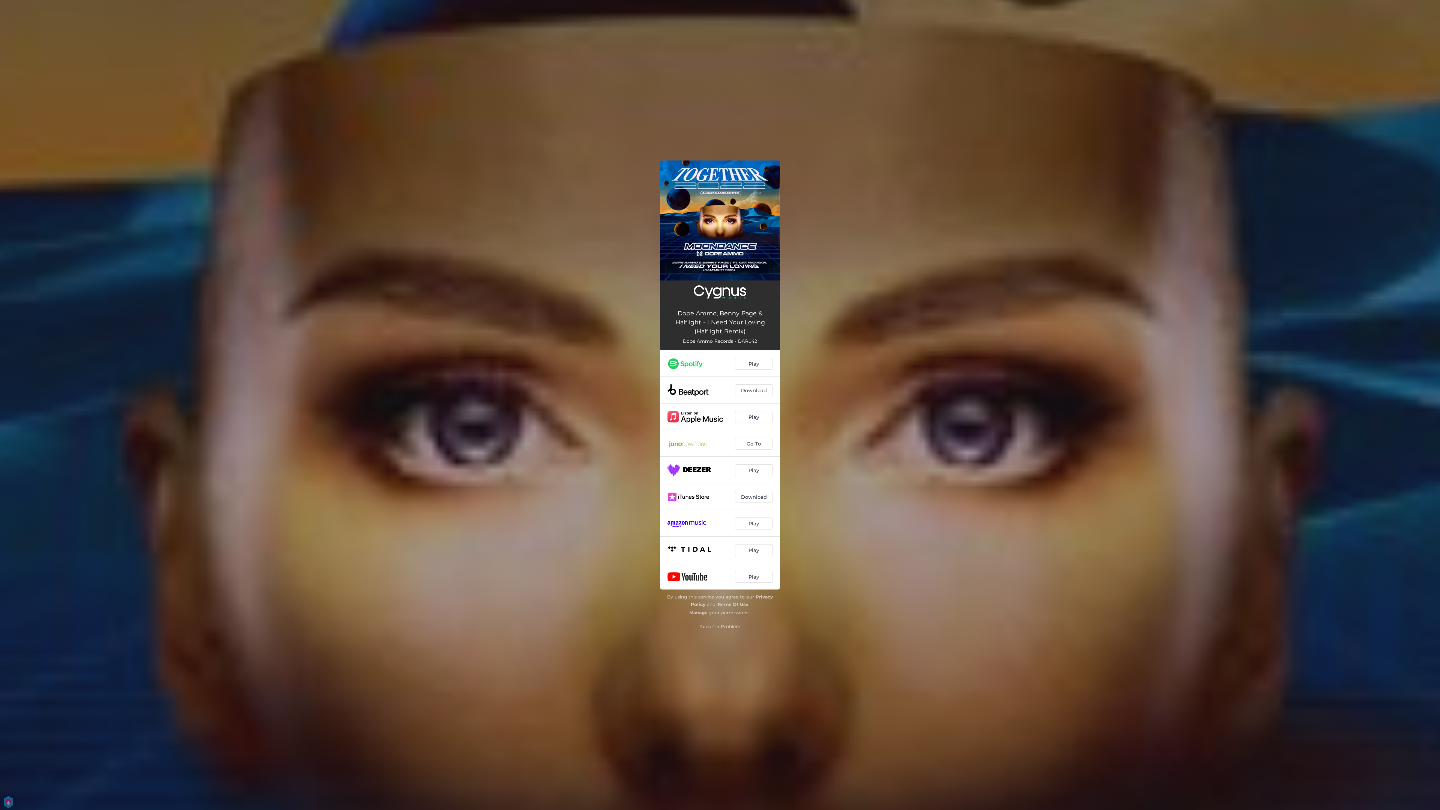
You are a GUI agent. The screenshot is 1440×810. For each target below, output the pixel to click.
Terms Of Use (732, 604)
